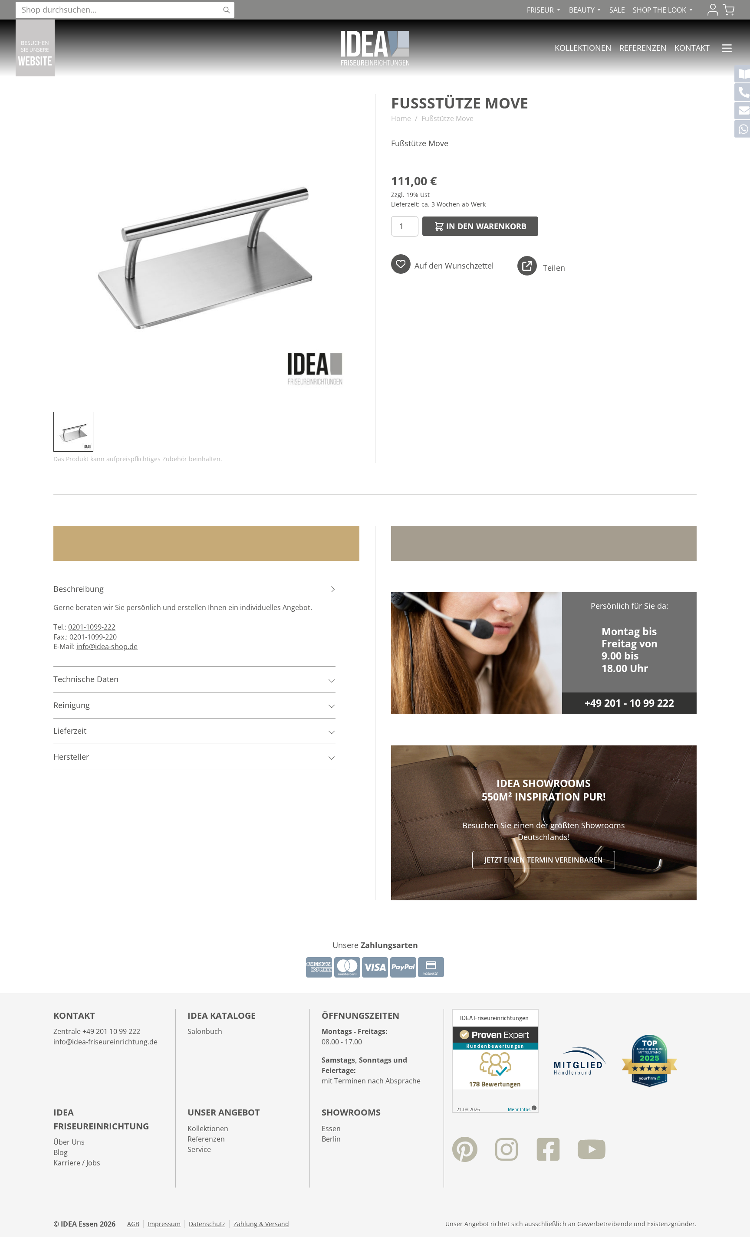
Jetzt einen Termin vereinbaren (543, 860)
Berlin (331, 1139)
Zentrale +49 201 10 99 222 (96, 1031)
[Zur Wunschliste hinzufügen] (401, 264)
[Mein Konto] (713, 10)
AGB (133, 1224)
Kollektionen (583, 48)
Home (401, 118)
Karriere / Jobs (76, 1163)
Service (199, 1149)
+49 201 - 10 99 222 (629, 703)
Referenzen (643, 48)
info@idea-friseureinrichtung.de (105, 1042)
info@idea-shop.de (107, 646)
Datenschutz (207, 1224)
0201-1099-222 (91, 627)
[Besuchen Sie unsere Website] (35, 48)
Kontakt (692, 48)
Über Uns (69, 1142)
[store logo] (375, 48)
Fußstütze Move (447, 118)
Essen (331, 1128)
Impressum (164, 1224)
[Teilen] (527, 266)
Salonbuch (205, 1031)
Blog (60, 1152)
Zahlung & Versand (261, 1224)
